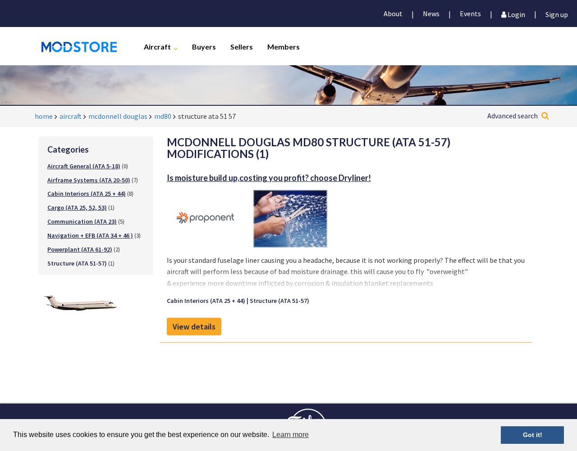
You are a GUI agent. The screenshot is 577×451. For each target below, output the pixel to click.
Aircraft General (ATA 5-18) (83, 166)
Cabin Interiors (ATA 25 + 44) (86, 193)
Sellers (241, 46)
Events (470, 13)
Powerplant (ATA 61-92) (79, 249)
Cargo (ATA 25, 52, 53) (77, 207)
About (393, 13)
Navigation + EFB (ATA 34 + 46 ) (90, 235)
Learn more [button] (290, 434)
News (431, 13)
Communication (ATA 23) (82, 221)
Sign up (556, 14)
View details (194, 326)
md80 (162, 116)
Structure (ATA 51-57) (279, 301)
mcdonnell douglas (117, 116)
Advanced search (512, 115)
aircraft (71, 116)
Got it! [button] (532, 434)
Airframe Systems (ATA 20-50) (88, 180)
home (44, 116)
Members (283, 46)
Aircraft (157, 46)
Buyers (204, 46)
